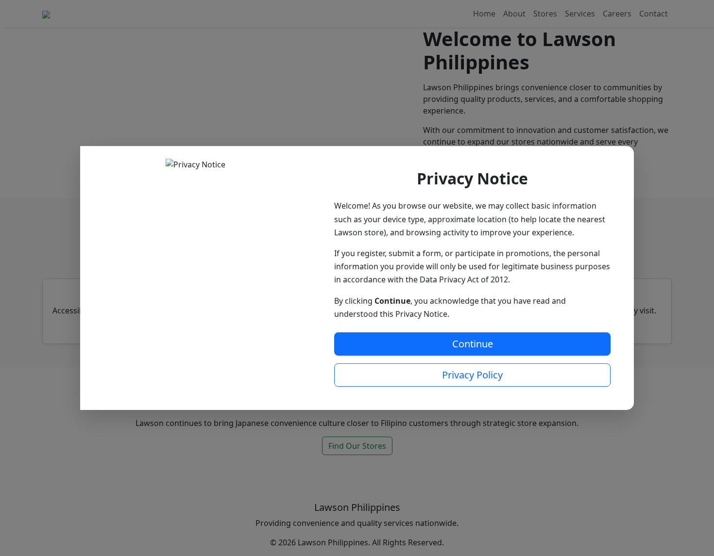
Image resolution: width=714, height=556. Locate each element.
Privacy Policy (472, 374)
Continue (472, 343)
